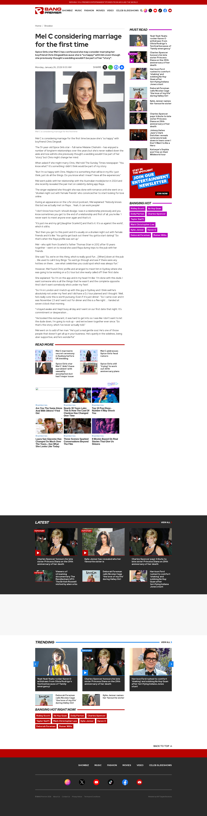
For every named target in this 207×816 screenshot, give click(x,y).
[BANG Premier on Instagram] (145, 10)
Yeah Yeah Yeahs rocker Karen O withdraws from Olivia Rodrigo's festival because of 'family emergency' (160, 42)
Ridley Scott (137, 208)
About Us (56, 797)
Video (110, 11)
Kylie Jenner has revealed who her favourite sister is (102, 560)
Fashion (89, 11)
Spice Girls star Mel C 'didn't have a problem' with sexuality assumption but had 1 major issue (65, 370)
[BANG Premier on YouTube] (155, 10)
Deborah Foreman (140, 235)
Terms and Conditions (92, 797)
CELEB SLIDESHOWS (127, 11)
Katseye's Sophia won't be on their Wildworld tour (159, 152)
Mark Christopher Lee (142, 224)
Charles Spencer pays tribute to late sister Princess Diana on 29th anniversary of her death (160, 120)
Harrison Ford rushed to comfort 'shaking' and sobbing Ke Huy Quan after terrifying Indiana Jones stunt (160, 77)
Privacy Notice (77, 797)
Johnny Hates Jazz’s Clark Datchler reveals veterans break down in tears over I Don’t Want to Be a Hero (160, 138)
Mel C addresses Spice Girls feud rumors (109, 353)
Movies (100, 11)
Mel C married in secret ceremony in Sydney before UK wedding (65, 355)
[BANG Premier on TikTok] (160, 10)
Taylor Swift (137, 219)
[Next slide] (171, 664)
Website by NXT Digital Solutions (160, 797)
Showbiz (67, 11)
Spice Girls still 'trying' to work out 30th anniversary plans (109, 367)
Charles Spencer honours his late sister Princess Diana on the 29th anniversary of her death (160, 59)
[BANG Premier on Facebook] (165, 10)
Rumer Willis (160, 235)
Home (38, 25)
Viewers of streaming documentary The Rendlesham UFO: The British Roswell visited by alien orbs (66, 578)
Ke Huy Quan (154, 208)
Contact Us (66, 797)
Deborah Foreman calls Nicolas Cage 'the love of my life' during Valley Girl (160, 92)
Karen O (152, 229)
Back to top (161, 746)
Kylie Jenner (137, 229)
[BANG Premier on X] (150, 10)
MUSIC (78, 11)
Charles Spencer (157, 213)
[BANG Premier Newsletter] (170, 10)
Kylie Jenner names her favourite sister (161, 102)
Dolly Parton (137, 213)
